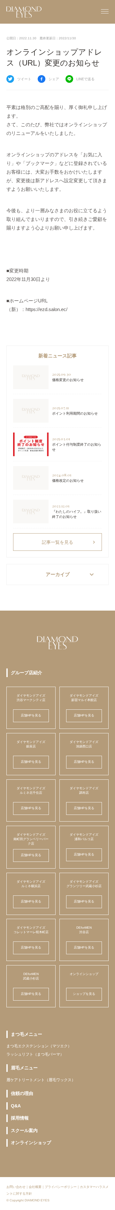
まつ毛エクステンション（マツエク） (39, 1046)
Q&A (16, 1105)
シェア (54, 79)
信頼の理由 (22, 1093)
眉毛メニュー (24, 1067)
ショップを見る (84, 993)
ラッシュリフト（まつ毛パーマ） (35, 1054)
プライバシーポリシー (61, 1187)
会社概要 (35, 1187)
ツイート (24, 79)
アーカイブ (71, 574)
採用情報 (20, 1117)
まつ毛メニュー (26, 1034)
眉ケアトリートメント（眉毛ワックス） (40, 1080)
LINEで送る (85, 79)
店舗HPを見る (31, 715)
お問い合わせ (16, 1187)
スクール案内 (24, 1130)
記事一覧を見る (69, 542)
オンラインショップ (31, 1142)
